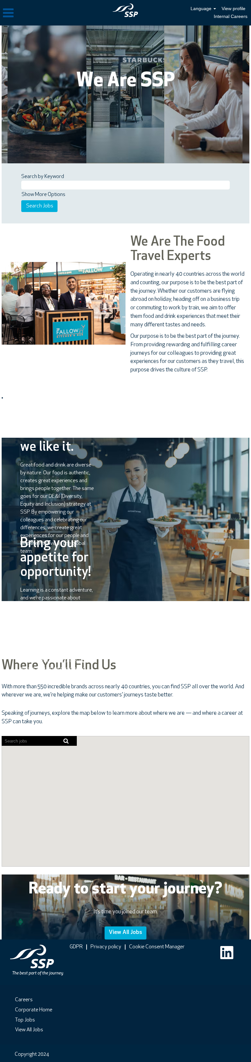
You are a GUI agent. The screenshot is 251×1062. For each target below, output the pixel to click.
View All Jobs (125, 933)
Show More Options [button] (43, 194)
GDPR (76, 947)
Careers (24, 1000)
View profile (233, 8)
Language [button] (202, 8)
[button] (42, 13)
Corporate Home (33, 1010)
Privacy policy (106, 947)
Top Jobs (25, 1020)
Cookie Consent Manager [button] (157, 947)
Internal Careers (230, 16)
